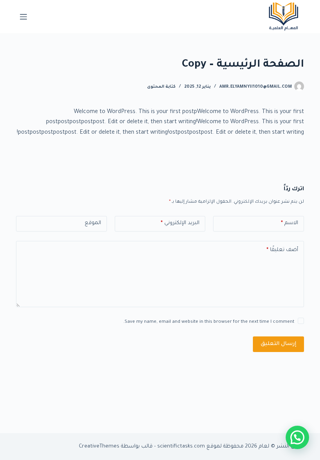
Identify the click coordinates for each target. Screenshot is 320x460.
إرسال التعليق (278, 344)
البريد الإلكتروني (180, 223)
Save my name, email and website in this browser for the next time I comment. (208, 322)
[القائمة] (23, 16)
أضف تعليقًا (282, 250)
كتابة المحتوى (161, 87)
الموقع (93, 223)
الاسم (289, 223)
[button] (297, 437)
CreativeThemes (99, 446)
